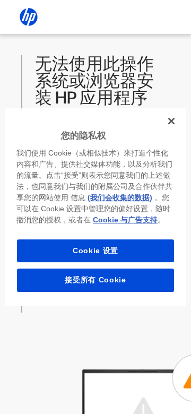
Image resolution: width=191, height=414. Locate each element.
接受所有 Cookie (95, 279)
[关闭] (171, 121)
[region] (95, 207)
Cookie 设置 (95, 250)
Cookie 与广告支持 (125, 219)
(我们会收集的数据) (120, 197)
